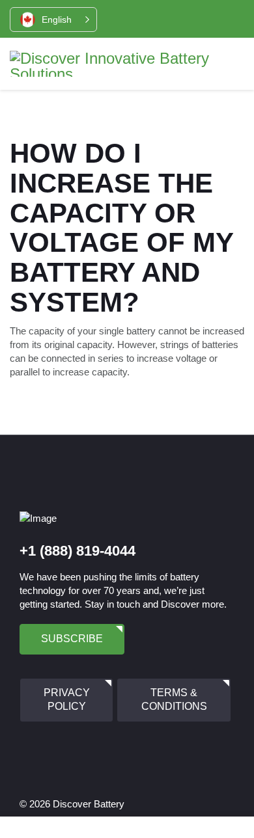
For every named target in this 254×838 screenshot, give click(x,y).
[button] (53, 19)
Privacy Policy (67, 699)
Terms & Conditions (174, 699)
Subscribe (72, 638)
